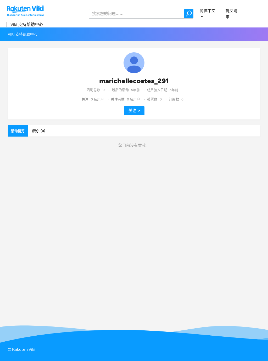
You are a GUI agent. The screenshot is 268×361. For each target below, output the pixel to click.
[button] (188, 13)
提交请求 (231, 13)
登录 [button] (256, 13)
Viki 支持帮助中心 (26, 24)
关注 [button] (132, 110)
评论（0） (39, 131)
